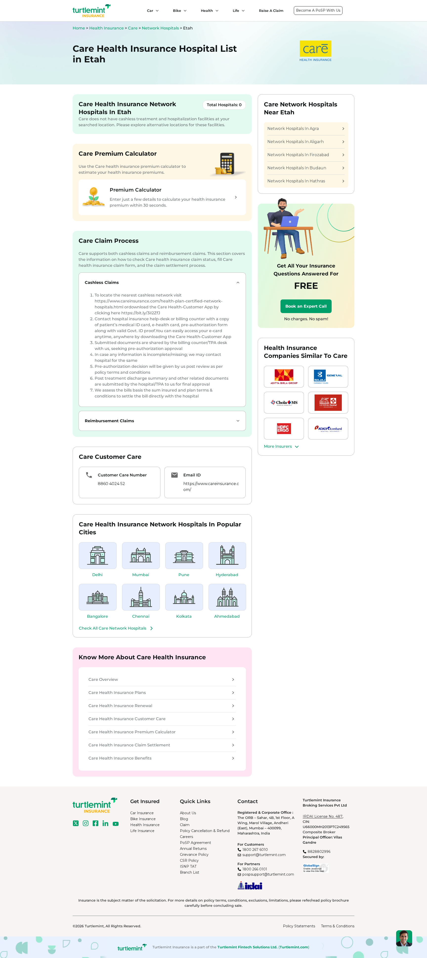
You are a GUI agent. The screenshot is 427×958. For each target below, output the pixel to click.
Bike (177, 10)
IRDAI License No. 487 (322, 816)
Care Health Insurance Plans (117, 692)
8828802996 (319, 851)
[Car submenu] (156, 11)
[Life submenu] (242, 11)
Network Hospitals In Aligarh (295, 141)
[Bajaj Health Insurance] (328, 376)
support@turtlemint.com (264, 855)
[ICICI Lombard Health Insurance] (328, 428)
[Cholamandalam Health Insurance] (284, 402)
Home (79, 28)
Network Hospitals (161, 28)
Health (207, 10)
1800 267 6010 (255, 849)
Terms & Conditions (337, 926)
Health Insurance (106, 28)
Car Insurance (142, 813)
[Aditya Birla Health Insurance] (284, 376)
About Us (188, 813)
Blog (184, 819)
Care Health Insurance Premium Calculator (132, 732)
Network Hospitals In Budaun (296, 168)
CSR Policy (189, 860)
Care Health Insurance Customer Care (127, 718)
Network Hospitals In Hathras (296, 181)
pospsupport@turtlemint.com (268, 874)
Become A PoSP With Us (318, 10)
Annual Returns (193, 848)
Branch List (189, 872)
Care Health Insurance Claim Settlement (129, 745)
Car (150, 10)
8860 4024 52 (111, 483)
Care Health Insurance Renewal (120, 705)
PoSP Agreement (195, 842)
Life (236, 10)
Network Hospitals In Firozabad (298, 154)
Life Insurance (142, 831)
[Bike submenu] (184, 11)
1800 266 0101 (254, 869)
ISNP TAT (188, 866)
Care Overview (103, 679)
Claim (185, 825)
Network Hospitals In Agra (293, 128)
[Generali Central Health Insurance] (328, 402)
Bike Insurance (143, 819)
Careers (186, 837)
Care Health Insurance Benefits (119, 758)
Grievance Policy (194, 854)
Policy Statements (299, 926)
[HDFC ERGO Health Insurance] (284, 428)
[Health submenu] (215, 11)
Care (133, 28)
